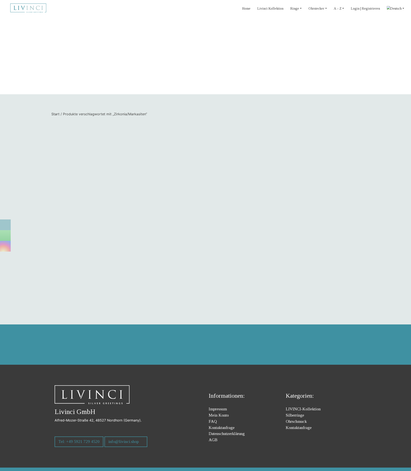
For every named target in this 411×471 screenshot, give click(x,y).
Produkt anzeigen (124, 280)
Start (55, 114)
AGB (213, 440)
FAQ (213, 421)
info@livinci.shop (123, 441)
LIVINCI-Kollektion (303, 409)
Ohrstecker (316, 8)
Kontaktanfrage (222, 427)
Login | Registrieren (365, 8)
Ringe (294, 8)
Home (246, 8)
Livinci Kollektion (270, 8)
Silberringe (295, 415)
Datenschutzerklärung (227, 433)
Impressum (218, 409)
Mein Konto (219, 415)
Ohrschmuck (296, 421)
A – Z (337, 8)
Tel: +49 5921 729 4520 (79, 441)
